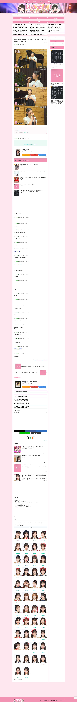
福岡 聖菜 (26, 540)
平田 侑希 (34, 602)
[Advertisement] (30, 205)
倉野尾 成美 (18, 553)
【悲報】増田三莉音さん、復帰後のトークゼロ (36, 31)
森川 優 (18, 677)
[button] (63, 14)
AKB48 (19, 377)
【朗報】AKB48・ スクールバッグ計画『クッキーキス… (37, 24)
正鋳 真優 (17, 615)
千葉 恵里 (43, 565)
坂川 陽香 (26, 553)
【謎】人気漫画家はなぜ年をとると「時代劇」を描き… (20, 27)
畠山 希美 (26, 602)
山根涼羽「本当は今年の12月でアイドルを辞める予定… (37, 27)
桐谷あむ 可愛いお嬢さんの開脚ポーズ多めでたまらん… (20, 31)
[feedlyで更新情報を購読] (30, 438)
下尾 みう (34, 553)
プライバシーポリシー (60, 699)
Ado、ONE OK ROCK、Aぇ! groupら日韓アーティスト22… (21, 406)
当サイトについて (45, 699)
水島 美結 (26, 615)
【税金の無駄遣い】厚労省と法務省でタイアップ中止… (20, 34)
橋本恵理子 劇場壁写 (25, 149)
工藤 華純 (26, 627)
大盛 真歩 (26, 590)
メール (15, 519)
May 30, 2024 (26, 132)
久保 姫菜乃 (34, 627)
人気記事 (55, 18)
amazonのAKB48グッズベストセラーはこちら (30, 144)
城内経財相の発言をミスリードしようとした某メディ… (55, 24)
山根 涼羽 (17, 590)
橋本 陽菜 (34, 565)
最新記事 (21, 18)
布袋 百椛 (43, 602)
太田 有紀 (34, 590)
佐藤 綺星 (43, 590)
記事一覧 (50, 699)
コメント (38, 18)
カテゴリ (21, 21)
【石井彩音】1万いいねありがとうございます (53, 30)
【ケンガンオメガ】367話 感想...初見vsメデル (54, 27)
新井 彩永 (17, 627)
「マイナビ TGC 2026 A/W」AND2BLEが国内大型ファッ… (21, 399)
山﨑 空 (34, 615)
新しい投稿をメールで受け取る (19, 525)
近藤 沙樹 (43, 652)
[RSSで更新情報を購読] (32, 438)
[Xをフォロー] (28, 438)
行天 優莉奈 (43, 540)
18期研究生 (16, 377)
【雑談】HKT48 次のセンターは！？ (52, 31)
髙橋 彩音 (43, 553)
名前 (14, 516)
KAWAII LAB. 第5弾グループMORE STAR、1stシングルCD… (21, 396)
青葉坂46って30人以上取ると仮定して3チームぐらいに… (37, 30)
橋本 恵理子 (18, 602)
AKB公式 (38, 21)
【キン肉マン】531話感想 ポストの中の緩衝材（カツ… (20, 24)
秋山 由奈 (43, 615)
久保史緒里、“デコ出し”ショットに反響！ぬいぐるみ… (20, 30)
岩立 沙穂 (17, 540)
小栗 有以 (34, 540)
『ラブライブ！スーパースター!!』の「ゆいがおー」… (21, 403)
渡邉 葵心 (26, 677)
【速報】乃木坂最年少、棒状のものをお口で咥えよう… (37, 34)
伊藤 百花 (43, 639)
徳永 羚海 (17, 565)
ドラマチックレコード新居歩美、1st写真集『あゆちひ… (21, 400)
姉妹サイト (56, 21)
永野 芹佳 (26, 565)
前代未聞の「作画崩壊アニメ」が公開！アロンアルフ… (21, 407)
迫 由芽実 (43, 627)
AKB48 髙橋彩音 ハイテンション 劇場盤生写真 (29, 381)
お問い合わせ (55, 699)
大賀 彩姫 (34, 652)
